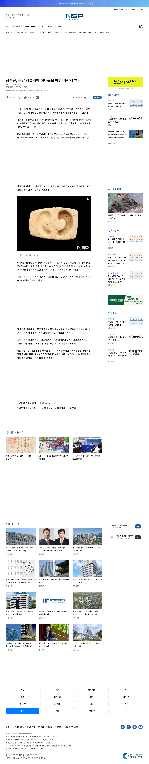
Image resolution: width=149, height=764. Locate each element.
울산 (91, 697)
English (121, 9)
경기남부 (22, 704)
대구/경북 (91, 690)
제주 (126, 711)
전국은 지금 (17, 26)
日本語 (128, 9)
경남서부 (92, 711)
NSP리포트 (30, 26)
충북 (126, 704)
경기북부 (57, 704)
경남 (57, 711)
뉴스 (8, 26)
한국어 (115, 9)
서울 (22, 690)
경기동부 (126, 697)
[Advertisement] (74, 55)
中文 (133, 9)
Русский (140, 9)
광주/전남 (22, 697)
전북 (22, 711)
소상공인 (41, 26)
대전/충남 (57, 697)
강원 (91, 704)
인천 (126, 690)
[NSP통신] (74, 17)
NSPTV (58, 26)
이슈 (50, 26)
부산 (57, 690)
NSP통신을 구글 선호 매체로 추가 (69, 3)
